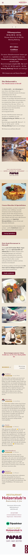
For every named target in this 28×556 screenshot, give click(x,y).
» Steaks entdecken (8, 273)
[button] (2, 2)
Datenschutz (17, 517)
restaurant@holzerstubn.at (14, 515)
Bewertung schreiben (22, 367)
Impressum (10, 517)
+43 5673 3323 (14, 513)
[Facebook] (14, 546)
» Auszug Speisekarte (9, 233)
